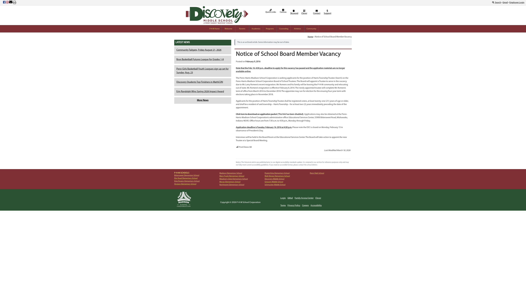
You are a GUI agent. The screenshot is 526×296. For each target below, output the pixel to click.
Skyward (294, 13)
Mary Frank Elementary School (231, 176)
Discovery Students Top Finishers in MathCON (199, 82)
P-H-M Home (214, 29)
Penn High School (317, 173)
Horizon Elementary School (185, 184)
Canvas (283, 12)
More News (202, 100)
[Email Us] (10, 3)
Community (311, 29)
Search (498, 3)
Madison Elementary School (230, 173)
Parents (242, 29)
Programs (270, 29)
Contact (316, 13)
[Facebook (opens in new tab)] (4, 3)
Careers (305, 205)
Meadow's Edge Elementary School (233, 179)
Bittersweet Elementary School (186, 175)
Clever (304, 13)
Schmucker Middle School (275, 185)
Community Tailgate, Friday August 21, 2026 (198, 50)
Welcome (228, 29)
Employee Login (516, 3)
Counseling (283, 29)
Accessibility (316, 205)
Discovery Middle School (274, 179)
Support (327, 13)
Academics (256, 29)
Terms (283, 205)
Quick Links (270, 12)
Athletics (297, 29)
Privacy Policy (294, 205)
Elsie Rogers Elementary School (187, 181)
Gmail (505, 3)
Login (283, 198)
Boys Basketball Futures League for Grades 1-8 (200, 59)
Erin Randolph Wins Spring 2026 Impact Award (200, 91)
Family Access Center (304, 198)
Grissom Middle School (274, 182)
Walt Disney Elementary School (277, 176)
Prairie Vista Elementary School (277, 173)
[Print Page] (14, 3)
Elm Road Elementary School (186, 178)
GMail (290, 198)
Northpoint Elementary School (231, 185)
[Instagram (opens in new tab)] (7, 3)
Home (310, 37)
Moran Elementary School (229, 182)
